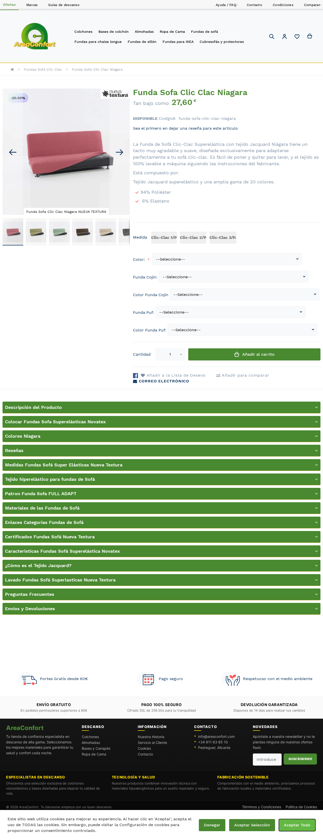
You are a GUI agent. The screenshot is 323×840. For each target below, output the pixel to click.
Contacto (145, 754)
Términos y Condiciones (261, 807)
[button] (284, 37)
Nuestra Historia (151, 737)
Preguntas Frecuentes (29, 594)
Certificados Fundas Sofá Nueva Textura (50, 536)
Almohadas (91, 742)
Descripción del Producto (33, 407)
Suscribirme (300, 759)
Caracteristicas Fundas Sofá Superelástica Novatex (62, 551)
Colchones (90, 737)
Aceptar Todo (297, 825)
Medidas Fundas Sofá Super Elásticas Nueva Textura (63, 464)
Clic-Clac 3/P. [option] (222, 237)
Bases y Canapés (96, 748)
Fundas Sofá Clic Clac (43, 69)
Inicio (12, 69)
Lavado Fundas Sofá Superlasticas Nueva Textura (60, 579)
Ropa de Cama (94, 754)
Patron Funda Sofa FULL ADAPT (40, 493)
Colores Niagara (22, 436)
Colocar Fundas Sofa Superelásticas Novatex (55, 421)
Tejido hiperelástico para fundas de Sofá (50, 479)
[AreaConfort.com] (35, 36)
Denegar (212, 825)
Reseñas (14, 450)
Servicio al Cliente (152, 742)
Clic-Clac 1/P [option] (164, 237)
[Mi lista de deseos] (297, 38)
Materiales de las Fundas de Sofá (42, 508)
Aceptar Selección (252, 825)
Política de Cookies (301, 807)
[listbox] (195, 238)
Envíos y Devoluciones (30, 608)
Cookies (144, 748)
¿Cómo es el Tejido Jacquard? (38, 565)
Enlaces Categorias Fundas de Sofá (44, 522)
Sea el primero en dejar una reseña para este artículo (185, 128)
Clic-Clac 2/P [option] (193, 237)
